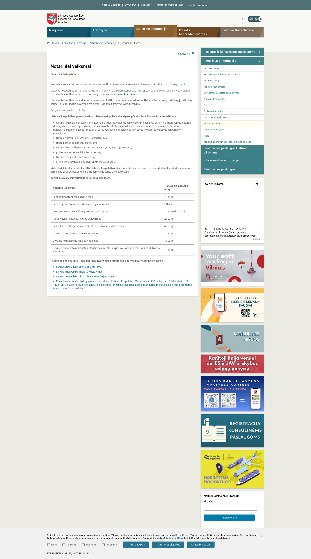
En (251, 19)
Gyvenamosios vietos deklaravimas (222, 93)
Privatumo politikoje (173, 538)
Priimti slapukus (136, 544)
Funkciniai (71, 545)
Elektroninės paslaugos (219, 169)
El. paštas (209, 501)
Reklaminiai (111, 545)
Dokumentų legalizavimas (217, 117)
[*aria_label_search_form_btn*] (243, 19)
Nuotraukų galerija (111, 5)
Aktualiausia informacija (102, 43)
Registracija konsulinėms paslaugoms (229, 52)
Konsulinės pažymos (214, 129)
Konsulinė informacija (74, 43)
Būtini (54, 545)
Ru (255, 19)
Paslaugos (146, 5)
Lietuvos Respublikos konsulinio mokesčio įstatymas (85, 276)
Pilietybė (208, 105)
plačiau (256, 239)
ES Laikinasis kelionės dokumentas (222, 74)
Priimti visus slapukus (168, 544)
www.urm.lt (130, 5)
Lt (261, 19)
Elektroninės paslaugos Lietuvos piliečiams (226, 150)
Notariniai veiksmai (213, 123)
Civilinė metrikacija (213, 111)
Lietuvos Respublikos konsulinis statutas (79, 267)
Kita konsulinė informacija (221, 160)
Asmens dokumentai (214, 99)
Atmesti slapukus (200, 544)
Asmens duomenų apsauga (170, 5)
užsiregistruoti (177, 84)
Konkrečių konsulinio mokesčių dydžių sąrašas (227, 142)
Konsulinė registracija (215, 86)
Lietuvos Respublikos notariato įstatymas (79, 271)
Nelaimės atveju (212, 80)
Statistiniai (91, 545)
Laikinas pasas (211, 68)
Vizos (206, 135)
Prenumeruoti (229, 517)
